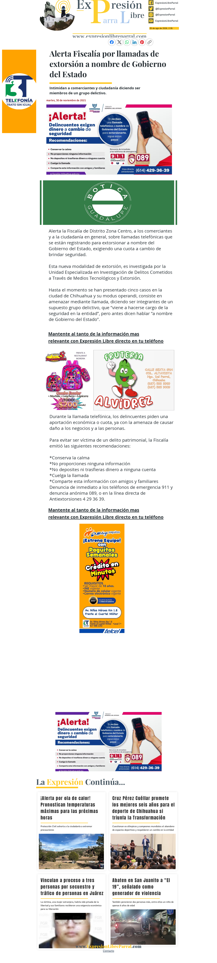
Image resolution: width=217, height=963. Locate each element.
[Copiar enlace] (149, 42)
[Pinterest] (142, 42)
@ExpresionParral (165, 8)
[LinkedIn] (134, 42)
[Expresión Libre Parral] (151, 2)
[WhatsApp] (127, 42)
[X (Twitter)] (119, 42)
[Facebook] (111, 42)
